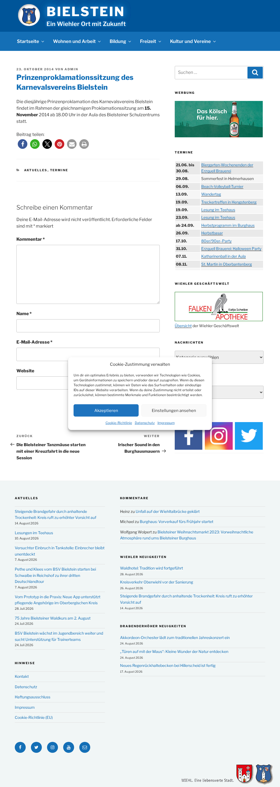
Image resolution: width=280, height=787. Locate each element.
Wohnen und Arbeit (74, 41)
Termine (59, 170)
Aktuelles (36, 170)
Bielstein (85, 11)
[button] (22, 144)
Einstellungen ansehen (174, 410)
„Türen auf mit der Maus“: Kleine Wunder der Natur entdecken (174, 651)
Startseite (28, 41)
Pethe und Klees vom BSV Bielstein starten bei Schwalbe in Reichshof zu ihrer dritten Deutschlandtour (55, 575)
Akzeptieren (106, 410)
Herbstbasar (212, 233)
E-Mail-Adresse (34, 342)
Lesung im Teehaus (218, 209)
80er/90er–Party (216, 241)
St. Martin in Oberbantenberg (226, 264)
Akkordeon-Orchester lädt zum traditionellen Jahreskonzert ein (175, 637)
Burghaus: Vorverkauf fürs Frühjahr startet (176, 521)
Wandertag (211, 194)
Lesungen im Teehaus (34, 532)
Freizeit (148, 41)
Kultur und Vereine (190, 41)
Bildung (118, 41)
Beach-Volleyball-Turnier (222, 186)
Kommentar (30, 239)
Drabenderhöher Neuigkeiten (153, 626)
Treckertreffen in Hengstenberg (228, 202)
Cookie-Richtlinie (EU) (34, 717)
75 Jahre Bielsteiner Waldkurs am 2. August (53, 618)
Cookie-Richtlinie (119, 423)
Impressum (166, 423)
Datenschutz (145, 423)
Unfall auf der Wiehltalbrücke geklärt (168, 511)
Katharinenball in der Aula (223, 256)
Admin (71, 69)
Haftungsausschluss (32, 697)
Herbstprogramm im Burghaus (228, 225)
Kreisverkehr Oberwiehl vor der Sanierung (156, 582)
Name (24, 313)
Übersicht (183, 325)
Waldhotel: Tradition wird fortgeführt (151, 568)
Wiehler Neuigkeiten (143, 557)
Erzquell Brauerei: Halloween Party (231, 248)
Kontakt (22, 676)
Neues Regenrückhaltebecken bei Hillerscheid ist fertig (167, 665)
